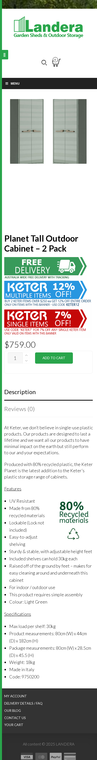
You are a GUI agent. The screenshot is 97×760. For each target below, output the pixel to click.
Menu (15, 83)
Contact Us (15, 718)
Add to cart (54, 358)
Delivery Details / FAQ (23, 703)
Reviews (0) (19, 409)
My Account (15, 696)
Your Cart (13, 725)
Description (20, 392)
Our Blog (12, 711)
